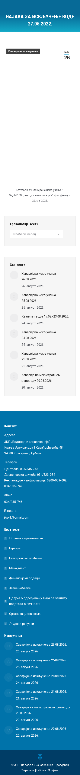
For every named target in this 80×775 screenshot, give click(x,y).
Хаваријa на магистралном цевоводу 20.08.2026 (41, 378)
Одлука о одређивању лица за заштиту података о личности (38, 601)
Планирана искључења (23, 51)
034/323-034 (46, 475)
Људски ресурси (21, 624)
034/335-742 (13, 486)
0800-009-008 (57, 480)
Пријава (53, 770)
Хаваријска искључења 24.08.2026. (39, 335)
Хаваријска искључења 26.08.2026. (39, 276)
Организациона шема (25, 614)
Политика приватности (26, 538)
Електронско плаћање (25, 558)
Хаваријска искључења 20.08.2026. (41, 729)
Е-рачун (14, 548)
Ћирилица (28, 770)
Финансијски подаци (24, 578)
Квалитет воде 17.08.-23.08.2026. (45, 316)
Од (38, 195)
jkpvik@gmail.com (16, 517)
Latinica (41, 770)
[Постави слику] (14, 275)
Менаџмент (17, 568)
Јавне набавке (20, 588)
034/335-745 (29, 469)
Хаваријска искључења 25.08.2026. (39, 298)
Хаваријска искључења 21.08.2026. (39, 356)
